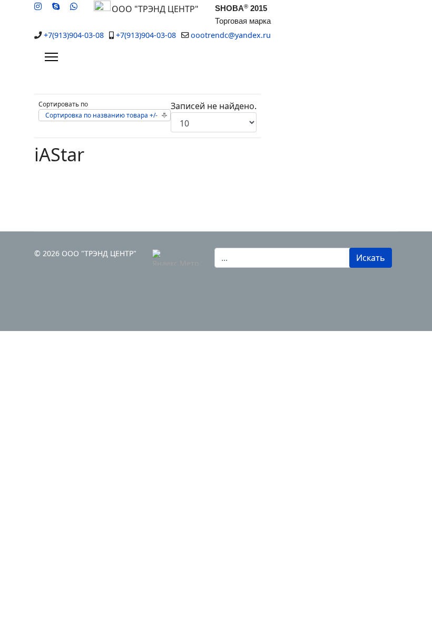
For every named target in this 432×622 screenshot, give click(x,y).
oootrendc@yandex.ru (231, 35)
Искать (370, 258)
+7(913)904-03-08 (74, 35)
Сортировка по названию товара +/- (101, 115)
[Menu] (51, 57)
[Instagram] (38, 6)
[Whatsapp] (73, 6)
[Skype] (56, 6)
